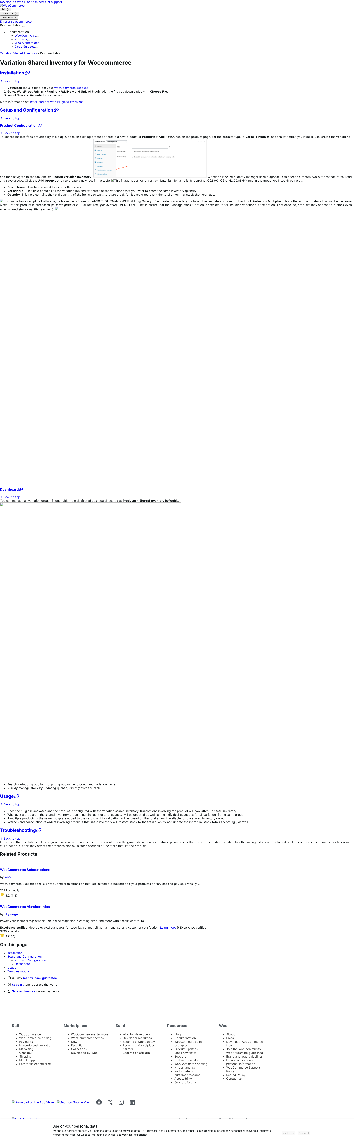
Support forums (185, 1082)
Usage (7, 796)
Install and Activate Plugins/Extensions (56, 102)
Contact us (234, 1078)
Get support (53, 2)
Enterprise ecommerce (35, 1064)
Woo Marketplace (27, 43)
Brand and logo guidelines (244, 1056)
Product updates (186, 1049)
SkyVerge (11, 914)
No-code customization (35, 1045)
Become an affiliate (136, 1053)
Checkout (26, 1053)
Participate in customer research (187, 1073)
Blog (177, 1034)
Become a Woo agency (139, 1041)
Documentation (11, 25)
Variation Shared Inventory (18, 53)
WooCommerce (25, 35)
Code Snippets (25, 46)
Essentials (78, 1045)
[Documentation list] (23, 26)
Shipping (25, 1056)
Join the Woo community (243, 1049)
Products (21, 39)
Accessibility (183, 1078)
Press (230, 1038)
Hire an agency (184, 1067)
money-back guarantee (40, 978)
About (230, 1034)
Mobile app (27, 1060)
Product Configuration (19, 125)
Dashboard (9, 489)
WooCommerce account (71, 88)
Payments (26, 1041)
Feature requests (186, 1060)
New (74, 1041)
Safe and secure (23, 991)
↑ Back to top (10, 81)
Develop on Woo (12, 2)
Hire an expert (34, 2)
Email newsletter (185, 1053)
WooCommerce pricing (35, 1038)
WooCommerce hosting (190, 1064)
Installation (12, 73)
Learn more (168, 927)
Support (18, 984)
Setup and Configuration (26, 110)
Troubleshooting (18, 830)
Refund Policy (235, 1075)
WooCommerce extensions (89, 1034)
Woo (7, 877)
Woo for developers (136, 1034)
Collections (79, 1049)
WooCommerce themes (87, 1038)
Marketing (26, 1049)
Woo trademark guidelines (244, 1053)
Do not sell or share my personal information (242, 1062)
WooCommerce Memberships (25, 907)
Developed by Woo (84, 1053)
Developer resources (137, 1038)
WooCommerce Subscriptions (25, 870)
